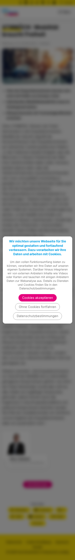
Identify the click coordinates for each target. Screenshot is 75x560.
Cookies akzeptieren (37, 298)
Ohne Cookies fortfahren (37, 307)
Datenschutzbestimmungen (37, 316)
